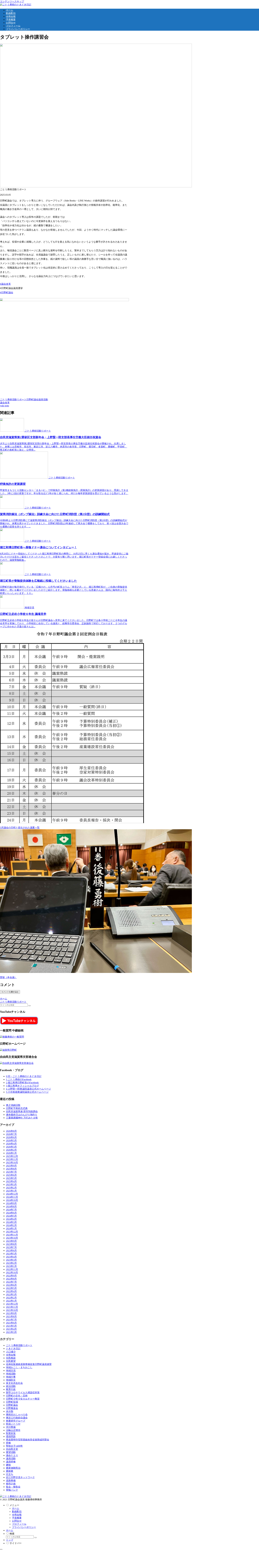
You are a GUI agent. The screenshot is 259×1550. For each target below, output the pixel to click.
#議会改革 (5, 284)
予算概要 (17, 1517)
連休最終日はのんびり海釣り (21, 1114)
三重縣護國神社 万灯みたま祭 (22, 1117)
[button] (29, 1005)
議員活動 (43, 399)
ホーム (15, 1508)
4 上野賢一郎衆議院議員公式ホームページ (28, 1089)
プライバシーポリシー (24, 1527)
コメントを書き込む (10, 992)
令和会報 (17, 1514)
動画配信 (17, 1511)
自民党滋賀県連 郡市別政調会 (22, 1111)
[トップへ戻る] (1, 1549)
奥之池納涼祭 (13, 1105)
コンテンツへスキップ (12, 1)
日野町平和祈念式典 (17, 1108)
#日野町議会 (6, 292)
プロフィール (19, 1524)
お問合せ (17, 1521)
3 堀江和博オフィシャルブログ (22, 1085)
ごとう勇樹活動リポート (13, 399)
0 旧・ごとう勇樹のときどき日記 (23, 1076)
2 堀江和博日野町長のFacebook (22, 1082)
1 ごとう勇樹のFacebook (18, 1079)
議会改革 (5, 402)
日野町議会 (32, 399)
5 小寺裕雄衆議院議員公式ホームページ (27, 1092)
